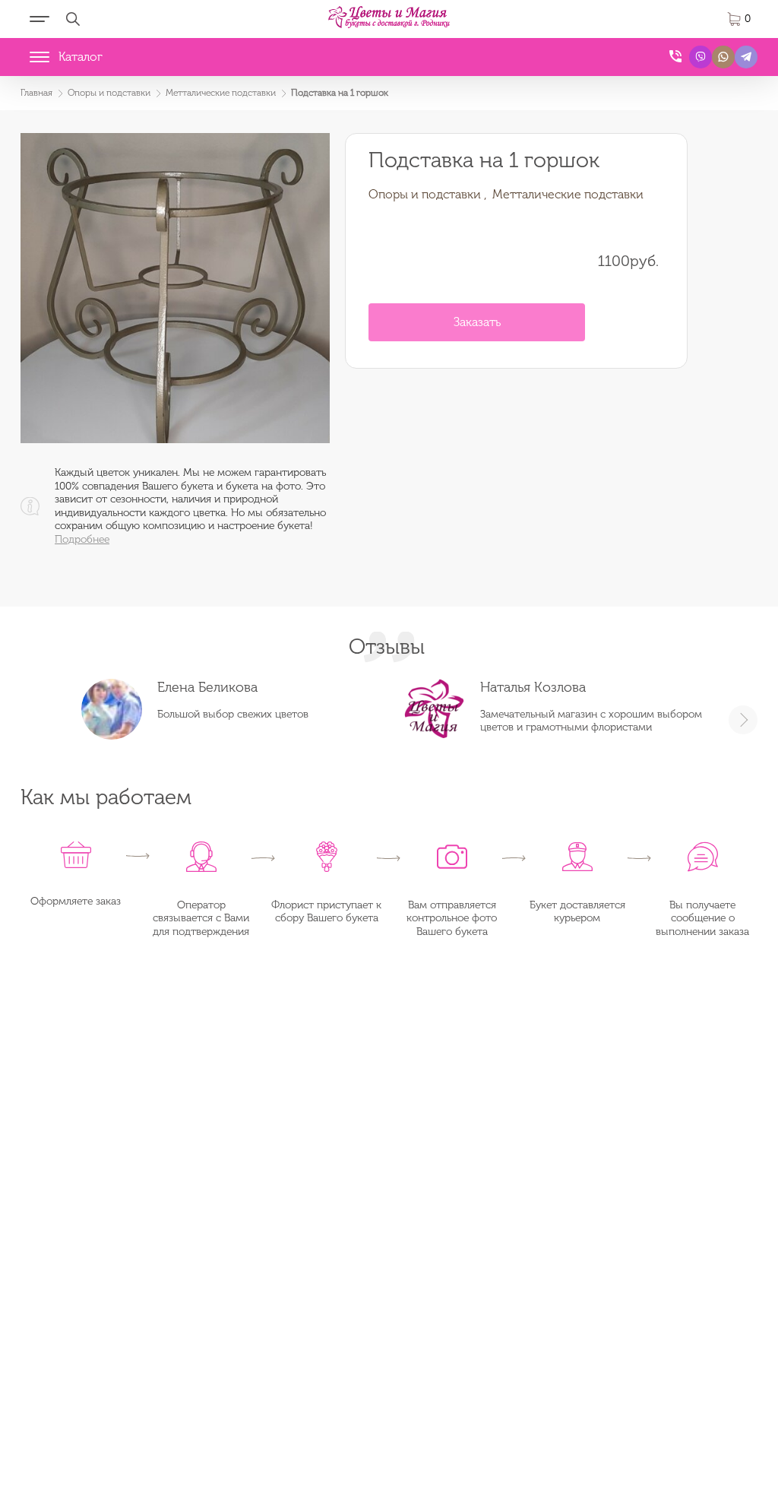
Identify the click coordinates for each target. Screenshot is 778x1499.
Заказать (477, 322)
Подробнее (82, 539)
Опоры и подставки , (427, 194)
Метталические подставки (568, 194)
